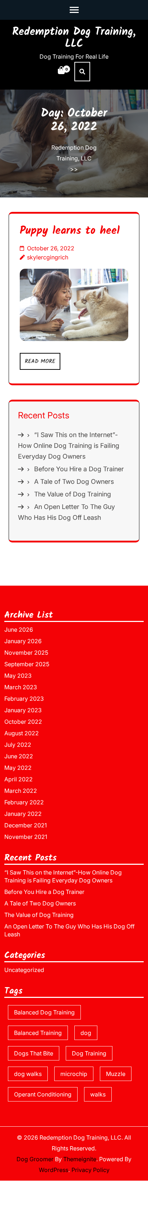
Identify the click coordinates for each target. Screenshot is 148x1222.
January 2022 (23, 813)
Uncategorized (24, 969)
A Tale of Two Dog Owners (74, 481)
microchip (73, 1073)
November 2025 (26, 652)
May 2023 (18, 675)
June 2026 (18, 629)
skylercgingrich (47, 257)
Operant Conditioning (42, 1094)
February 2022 (24, 802)
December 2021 (25, 825)
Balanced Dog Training (44, 1012)
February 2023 (24, 698)
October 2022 (23, 721)
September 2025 (26, 664)
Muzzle (115, 1073)
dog (85, 1032)
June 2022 (18, 756)
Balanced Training (38, 1032)
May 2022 (18, 767)
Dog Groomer (35, 1159)
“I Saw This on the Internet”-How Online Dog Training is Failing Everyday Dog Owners (68, 445)
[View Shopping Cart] (61, 74)
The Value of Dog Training (72, 494)
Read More (40, 361)
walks (98, 1094)
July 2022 (17, 744)
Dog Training (89, 1053)
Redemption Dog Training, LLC (74, 38)
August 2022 (21, 733)
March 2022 (20, 790)
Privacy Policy (90, 1169)
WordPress (53, 1169)
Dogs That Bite (33, 1053)
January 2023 (23, 710)
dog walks (28, 1073)
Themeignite (79, 1159)
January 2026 (23, 641)
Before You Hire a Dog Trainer (79, 469)
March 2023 (20, 687)
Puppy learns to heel (70, 231)
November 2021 (25, 836)
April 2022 (18, 779)
